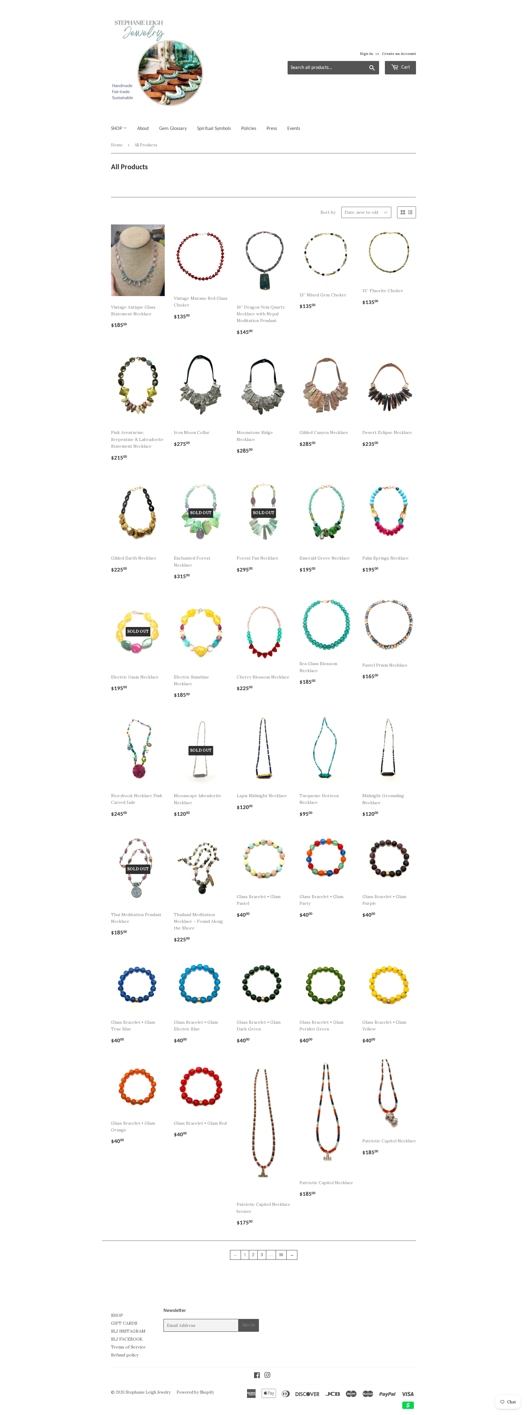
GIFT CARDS (124, 1323)
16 (281, 1254)
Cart (405, 67)
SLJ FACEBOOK (127, 1339)
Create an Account (399, 53)
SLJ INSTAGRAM (128, 1331)
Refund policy (124, 1355)
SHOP (117, 128)
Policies (248, 128)
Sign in (366, 53)
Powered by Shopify (195, 1392)
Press (272, 128)
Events (293, 128)
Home (117, 145)
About (143, 128)
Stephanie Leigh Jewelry (148, 1392)
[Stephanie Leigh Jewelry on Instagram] (267, 1376)
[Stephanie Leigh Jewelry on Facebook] (257, 1376)
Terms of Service (128, 1347)
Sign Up (248, 1325)
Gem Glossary (173, 128)
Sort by (328, 212)
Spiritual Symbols (214, 128)
